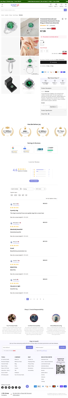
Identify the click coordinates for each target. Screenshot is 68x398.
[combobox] (32, 10)
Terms (42, 350)
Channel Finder (4, 363)
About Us (17, 359)
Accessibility (30, 370)
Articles (43, 374)
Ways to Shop (4, 366)
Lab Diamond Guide (45, 363)
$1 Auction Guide (5, 359)
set (26, 195)
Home (42, 379)
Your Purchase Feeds (19, 374)
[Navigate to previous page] (24, 299)
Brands (42, 370)
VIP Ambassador (4, 374)
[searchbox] (15, 189)
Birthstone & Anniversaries (47, 368)
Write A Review (34, 180)
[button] (42, 44)
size (12, 195)
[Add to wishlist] (66, 19)
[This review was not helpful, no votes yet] (26, 217)
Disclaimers (30, 368)
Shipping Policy (31, 361)
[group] (29, 84)
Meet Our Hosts (18, 361)
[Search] (65, 10)
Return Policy (31, 366)
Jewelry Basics (44, 372)
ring (19, 195)
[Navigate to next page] (43, 299)
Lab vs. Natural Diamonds (47, 361)
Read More (52, 106)
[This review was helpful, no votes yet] (24, 217)
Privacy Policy (31, 363)
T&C (15, 370)
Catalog (43, 381)
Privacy (45, 350)
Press (16, 366)
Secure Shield (4, 372)
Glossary (43, 377)
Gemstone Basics (45, 366)
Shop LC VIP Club (5, 368)
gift (23, 195)
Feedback (17, 372)
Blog (16, 363)
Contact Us (30, 359)
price (15, 195)
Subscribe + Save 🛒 (5, 370)
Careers (16, 368)
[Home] (17, 5)
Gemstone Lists (44, 359)
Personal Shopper (5, 361)
